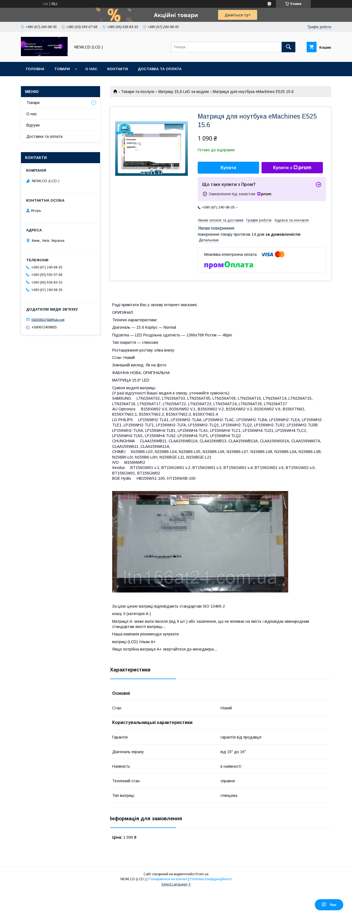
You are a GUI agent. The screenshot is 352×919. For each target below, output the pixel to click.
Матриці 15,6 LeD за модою (183, 91)
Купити (228, 167)
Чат (333, 904)
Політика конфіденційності (211, 879)
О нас (91, 69)
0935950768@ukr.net (47, 319)
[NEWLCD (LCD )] (44, 55)
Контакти (117, 69)
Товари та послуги (137, 91)
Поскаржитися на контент (168, 879)
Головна (35, 69)
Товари (62, 69)
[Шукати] (288, 47)
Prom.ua (202, 874)
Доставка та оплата (160, 69)
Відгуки (33, 125)
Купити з (282, 167)
